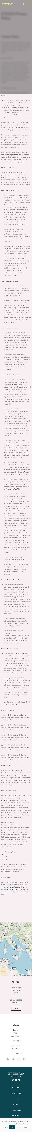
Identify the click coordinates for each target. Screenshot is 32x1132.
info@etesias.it (16, 1002)
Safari (6, 857)
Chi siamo (16, 1030)
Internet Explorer (9, 852)
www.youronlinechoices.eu (10, 889)
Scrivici (16, 1009)
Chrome (6, 859)
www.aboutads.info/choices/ (10, 892)
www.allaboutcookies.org (18, 887)
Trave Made (16, 1049)
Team (16, 1033)
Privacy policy (16, 1036)
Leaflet (19, 975)
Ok (12, 1127)
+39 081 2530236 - (16, 1000)
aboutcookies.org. (7, 800)
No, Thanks (23, 1127)
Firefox (6, 854)
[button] (16, 947)
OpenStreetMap (27, 975)
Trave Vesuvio (16, 1046)
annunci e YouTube (14, 489)
